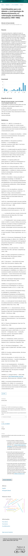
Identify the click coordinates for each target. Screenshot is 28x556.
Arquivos (7, 4)
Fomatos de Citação (6, 416)
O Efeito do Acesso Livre (19, 473)
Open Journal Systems (7, 532)
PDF (4, 393)
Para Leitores (5, 521)
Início (2, 4)
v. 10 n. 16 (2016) (14, 4)
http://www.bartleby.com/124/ (16, 376)
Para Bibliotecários (6, 526)
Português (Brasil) (6, 490)
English (4, 488)
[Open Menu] (1, 1)
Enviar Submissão (7, 479)
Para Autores (5, 524)
